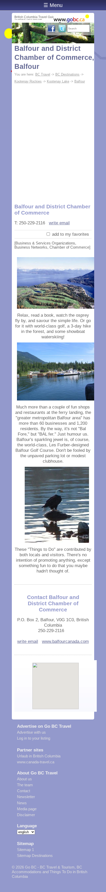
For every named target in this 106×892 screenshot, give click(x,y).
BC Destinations (67, 74)
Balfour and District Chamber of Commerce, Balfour (54, 57)
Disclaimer (26, 815)
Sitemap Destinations (35, 855)
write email (59, 222)
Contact (23, 791)
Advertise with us (31, 732)
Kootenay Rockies (28, 81)
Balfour (79, 81)
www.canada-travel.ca (35, 762)
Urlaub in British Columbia (38, 756)
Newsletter (26, 797)
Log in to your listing (33, 738)
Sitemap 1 (25, 849)
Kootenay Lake (58, 81)
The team (25, 785)
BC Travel (42, 74)
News (22, 803)
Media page (27, 809)
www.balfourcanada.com (65, 641)
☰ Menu (53, 5)
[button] (55, 681)
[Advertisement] (53, 141)
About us (24, 779)
